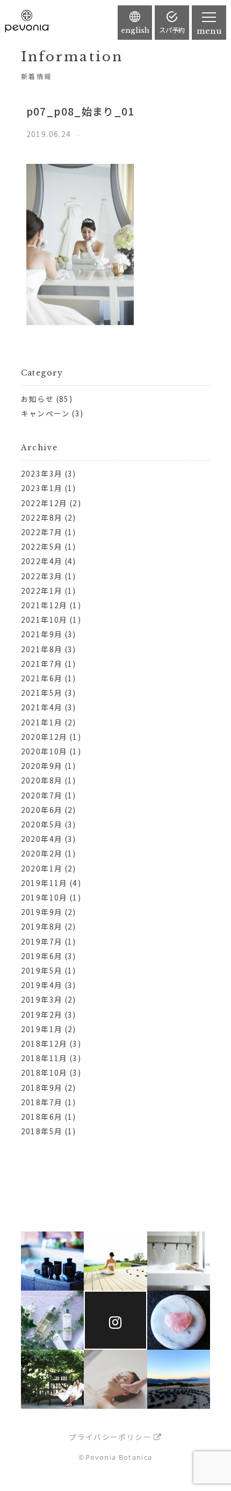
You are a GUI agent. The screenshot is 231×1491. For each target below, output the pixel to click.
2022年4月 (42, 561)
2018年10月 (44, 1072)
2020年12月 (44, 736)
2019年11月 (44, 882)
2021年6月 (42, 678)
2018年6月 (42, 1116)
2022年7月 (42, 532)
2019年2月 (42, 1014)
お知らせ (37, 398)
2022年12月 (44, 503)
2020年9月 (42, 765)
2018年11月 (44, 1058)
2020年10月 (44, 751)
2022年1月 (42, 590)
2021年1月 (42, 722)
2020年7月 (42, 795)
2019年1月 (42, 1029)
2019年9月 (42, 911)
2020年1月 (42, 868)
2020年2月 (42, 853)
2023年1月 (42, 487)
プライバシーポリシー (110, 1436)
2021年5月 (42, 692)
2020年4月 (42, 838)
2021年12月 (44, 605)
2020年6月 (42, 809)
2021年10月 (44, 619)
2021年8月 (42, 649)
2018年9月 (42, 1087)
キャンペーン (45, 413)
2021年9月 (42, 634)
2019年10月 (44, 897)
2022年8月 (42, 517)
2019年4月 (42, 984)
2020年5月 (42, 824)
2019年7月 (42, 941)
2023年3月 (42, 473)
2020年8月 (42, 780)
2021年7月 (42, 663)
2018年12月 (44, 1043)
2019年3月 (42, 999)
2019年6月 (42, 955)
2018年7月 (42, 1102)
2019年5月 (42, 970)
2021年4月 (42, 707)
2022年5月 (42, 546)
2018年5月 (42, 1131)
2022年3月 (42, 576)
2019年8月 (42, 926)
